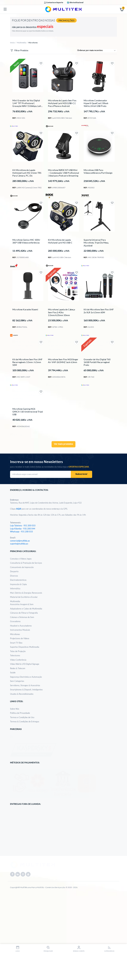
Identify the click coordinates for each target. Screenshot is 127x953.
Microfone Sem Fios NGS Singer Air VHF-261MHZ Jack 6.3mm (63, 360)
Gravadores (15, 621)
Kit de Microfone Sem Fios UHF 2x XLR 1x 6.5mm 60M (99, 311)
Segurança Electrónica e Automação (26, 677)
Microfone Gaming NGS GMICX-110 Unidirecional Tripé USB (27, 411)
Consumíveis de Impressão (22, 567)
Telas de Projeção (18, 651)
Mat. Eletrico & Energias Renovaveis (26, 593)
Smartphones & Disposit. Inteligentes (26, 689)
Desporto (14, 571)
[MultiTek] (63, 9)
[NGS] (52, 385)
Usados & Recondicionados (21, 694)
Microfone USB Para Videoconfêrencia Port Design (98, 171)
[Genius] (14, 265)
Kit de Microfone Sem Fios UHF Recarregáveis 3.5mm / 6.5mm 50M (27, 362)
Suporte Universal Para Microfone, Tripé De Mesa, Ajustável (96, 242)
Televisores (15, 655)
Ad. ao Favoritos (40, 63)
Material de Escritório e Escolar (24, 597)
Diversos (14, 575)
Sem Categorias (17, 681)
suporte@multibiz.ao (19, 543)
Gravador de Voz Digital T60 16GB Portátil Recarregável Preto (97, 362)
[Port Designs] (85, 195)
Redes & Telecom (17, 668)
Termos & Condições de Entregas (24, 721)
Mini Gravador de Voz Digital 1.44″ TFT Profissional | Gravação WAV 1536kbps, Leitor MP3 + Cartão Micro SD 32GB (27, 104)
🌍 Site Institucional (75, 2)
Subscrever (81, 474)
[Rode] (49, 196)
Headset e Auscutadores (21, 625)
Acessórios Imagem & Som (21, 604)
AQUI (19, 509)
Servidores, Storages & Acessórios (25, 685)
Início (12, 42)
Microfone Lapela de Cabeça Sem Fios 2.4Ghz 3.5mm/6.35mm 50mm (61, 312)
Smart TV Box (16, 642)
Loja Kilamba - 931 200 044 (22, 528)
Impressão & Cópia (18, 584)
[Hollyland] (49, 126)
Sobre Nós (14, 709)
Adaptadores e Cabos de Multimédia (26, 608)
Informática (15, 588)
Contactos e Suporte (54, 2)
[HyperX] (85, 126)
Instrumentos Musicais (20, 630)
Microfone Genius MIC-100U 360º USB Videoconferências (26, 241)
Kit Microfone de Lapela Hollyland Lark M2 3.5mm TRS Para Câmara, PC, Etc (26, 173)
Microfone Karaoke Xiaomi (25, 309)
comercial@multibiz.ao (20, 540)
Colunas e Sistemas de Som (22, 617)
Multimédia (21, 42)
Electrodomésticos (18, 580)
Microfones (15, 634)
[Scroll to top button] (122, 940)
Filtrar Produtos (21, 50)
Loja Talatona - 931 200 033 (22, 525)
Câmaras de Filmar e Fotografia (24, 613)
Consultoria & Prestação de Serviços (26, 563)
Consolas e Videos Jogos (21, 558)
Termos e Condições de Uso (22, 717)
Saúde (12, 672)
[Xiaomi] (14, 335)
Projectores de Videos (19, 638)
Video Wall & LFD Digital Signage (24, 664)
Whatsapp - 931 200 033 (21, 531)
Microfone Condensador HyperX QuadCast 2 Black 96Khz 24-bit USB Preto (96, 103)
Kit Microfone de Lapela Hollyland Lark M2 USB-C (60, 241)
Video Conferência (18, 660)
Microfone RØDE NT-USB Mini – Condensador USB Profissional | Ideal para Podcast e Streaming (63, 173)
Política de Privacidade (20, 713)
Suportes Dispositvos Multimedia (24, 647)
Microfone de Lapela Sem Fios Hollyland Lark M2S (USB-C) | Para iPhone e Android (62, 103)
